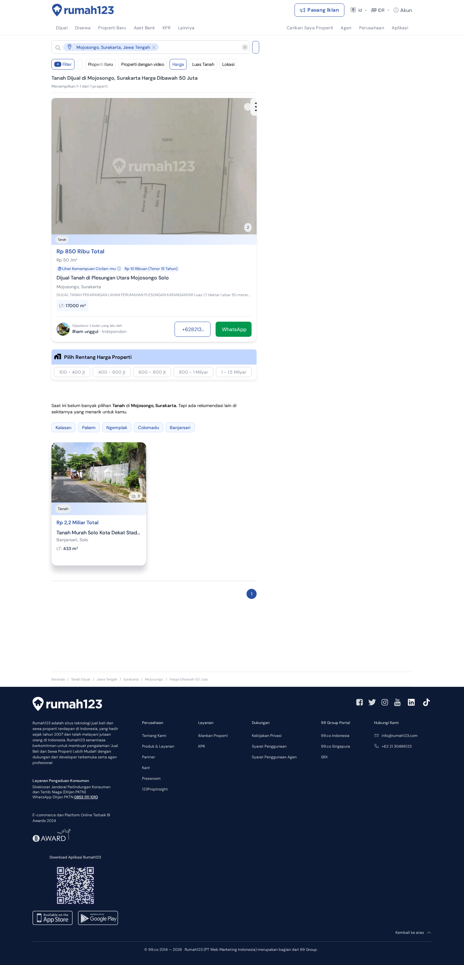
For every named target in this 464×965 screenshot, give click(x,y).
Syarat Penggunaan (269, 746)
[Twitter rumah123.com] (372, 702)
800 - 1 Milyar (193, 372)
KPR (201, 746)
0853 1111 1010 (86, 797)
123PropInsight (155, 789)
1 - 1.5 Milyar (233, 372)
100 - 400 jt (72, 372)
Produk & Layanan (158, 746)
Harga (178, 64)
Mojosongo (154, 679)
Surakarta (131, 679)
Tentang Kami (154, 735)
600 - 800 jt (152, 372)
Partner (148, 757)
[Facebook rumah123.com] (359, 702)
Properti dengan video (142, 64)
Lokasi (228, 64)
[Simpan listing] (248, 107)
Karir (146, 767)
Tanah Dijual (80, 679)
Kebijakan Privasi (267, 735)
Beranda (58, 679)
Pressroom (151, 778)
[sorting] (80, 64)
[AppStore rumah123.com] (53, 918)
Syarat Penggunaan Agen (274, 757)
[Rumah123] (83, 10)
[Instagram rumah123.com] (385, 702)
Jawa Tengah (107, 679)
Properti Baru (100, 64)
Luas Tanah (203, 64)
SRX (324, 757)
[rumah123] (67, 705)
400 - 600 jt (111, 372)
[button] (145, 47)
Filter (64, 64)
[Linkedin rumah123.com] (411, 702)
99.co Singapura (335, 746)
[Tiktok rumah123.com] (426, 702)
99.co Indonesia (335, 735)
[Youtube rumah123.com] (397, 702)
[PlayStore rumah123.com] (98, 918)
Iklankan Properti (213, 735)
